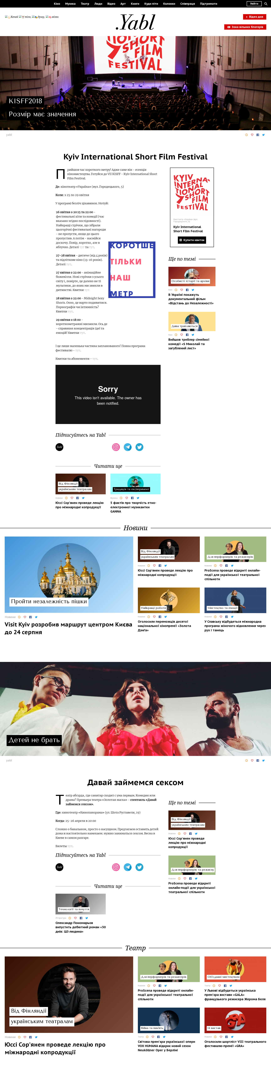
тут (82, 247)
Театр (85, 3)
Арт (123, 3)
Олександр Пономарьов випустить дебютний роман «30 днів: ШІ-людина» (81, 927)
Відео (111, 3)
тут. (87, 290)
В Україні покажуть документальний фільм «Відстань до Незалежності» (191, 299)
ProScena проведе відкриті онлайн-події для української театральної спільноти (232, 574)
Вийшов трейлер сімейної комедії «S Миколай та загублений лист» (188, 344)
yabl (9, 135)
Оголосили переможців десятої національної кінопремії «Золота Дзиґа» (164, 626)
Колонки (169, 3)
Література (61, 918)
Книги (135, 3)
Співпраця (187, 3)
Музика (70, 3)
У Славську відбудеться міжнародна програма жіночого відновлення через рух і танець (235, 626)
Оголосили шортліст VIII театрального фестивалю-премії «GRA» (235, 1044)
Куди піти (151, 3)
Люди (98, 3)
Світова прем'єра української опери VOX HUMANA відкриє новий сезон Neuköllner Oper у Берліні (166, 1046)
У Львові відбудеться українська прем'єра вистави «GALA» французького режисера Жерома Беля (235, 994)
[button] (266, 4)
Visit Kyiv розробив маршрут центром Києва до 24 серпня (68, 628)
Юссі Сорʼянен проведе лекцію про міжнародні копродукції (80, 505)
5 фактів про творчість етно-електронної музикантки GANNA (133, 507)
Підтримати (208, 3)
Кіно (57, 3)
